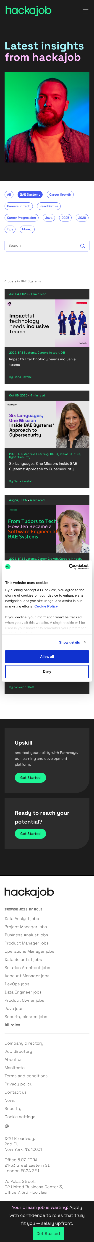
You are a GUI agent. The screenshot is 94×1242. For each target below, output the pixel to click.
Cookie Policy (46, 606)
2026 (82, 218)
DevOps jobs (17, 983)
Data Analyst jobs (22, 918)
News (10, 1100)
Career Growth (60, 194)
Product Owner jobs (24, 1000)
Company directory (24, 1043)
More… (27, 229)
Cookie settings (20, 1116)
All (9, 194)
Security (13, 1108)
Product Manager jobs (27, 943)
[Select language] (7, 1126)
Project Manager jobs (26, 926)
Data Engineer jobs (23, 992)
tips (10, 229)
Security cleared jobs (26, 1016)
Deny (47, 671)
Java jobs (14, 1008)
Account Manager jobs (27, 975)
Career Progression (21, 218)
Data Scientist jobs (23, 959)
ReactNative (48, 206)
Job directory (18, 1051)
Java (48, 218)
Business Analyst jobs (26, 934)
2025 (65, 218)
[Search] (82, 246)
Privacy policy (18, 1084)
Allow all (47, 657)
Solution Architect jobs (27, 967)
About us (14, 1059)
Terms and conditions (26, 1075)
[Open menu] (86, 11)
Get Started (30, 777)
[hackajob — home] (28, 11)
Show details (69, 642)
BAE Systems (30, 194)
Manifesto (15, 1067)
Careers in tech (18, 206)
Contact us (16, 1092)
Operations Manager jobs (29, 951)
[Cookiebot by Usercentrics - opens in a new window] (69, 567)
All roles (12, 1024)
